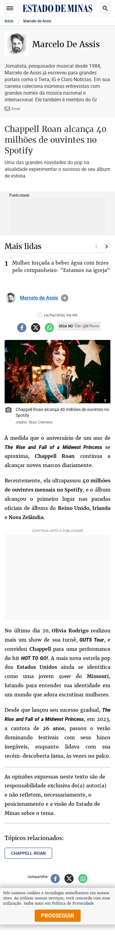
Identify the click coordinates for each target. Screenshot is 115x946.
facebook (21, 327)
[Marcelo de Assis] (11, 298)
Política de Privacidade (73, 903)
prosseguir (57, 915)
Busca (105, 8)
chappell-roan (28, 853)
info (64, 298)
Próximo (106, 246)
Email (16, 108)
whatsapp (49, 327)
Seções (10, 8)
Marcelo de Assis (37, 21)
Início (9, 21)
